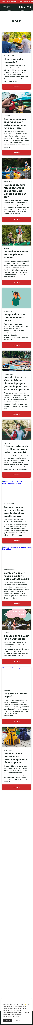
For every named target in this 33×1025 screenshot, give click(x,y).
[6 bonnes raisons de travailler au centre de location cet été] (16, 430)
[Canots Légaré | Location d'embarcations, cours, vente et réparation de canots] (6, 7)
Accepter (7, 1020)
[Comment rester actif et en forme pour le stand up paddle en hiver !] (16, 490)
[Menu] (30, 7)
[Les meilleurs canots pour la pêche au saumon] (16, 235)
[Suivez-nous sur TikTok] (24, 7)
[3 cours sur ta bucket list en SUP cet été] (16, 619)
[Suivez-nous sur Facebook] (19, 7)
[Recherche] (27, 7)
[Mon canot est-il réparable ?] (16, 42)
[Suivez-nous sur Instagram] (22, 7)
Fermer (17, 1020)
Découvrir (16, 87)
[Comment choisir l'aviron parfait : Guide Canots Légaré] (16, 556)
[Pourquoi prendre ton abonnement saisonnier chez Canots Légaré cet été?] (16, 168)
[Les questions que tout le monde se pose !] (16, 298)
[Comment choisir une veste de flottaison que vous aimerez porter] (16, 737)
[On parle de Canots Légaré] (16, 677)
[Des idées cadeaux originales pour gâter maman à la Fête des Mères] (16, 102)
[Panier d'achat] (28, 7)
